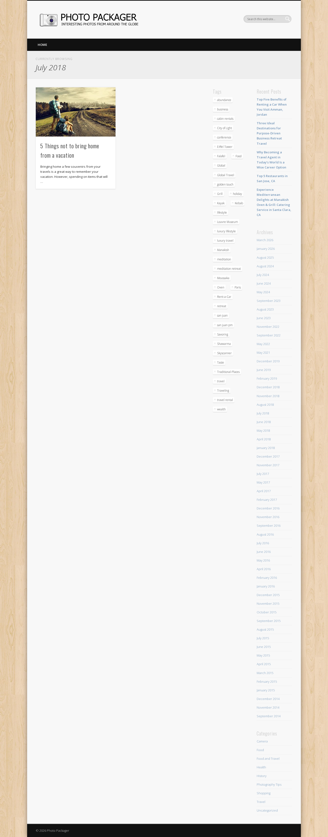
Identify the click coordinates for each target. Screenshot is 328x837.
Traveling (223, 391)
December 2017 (268, 456)
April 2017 (264, 491)
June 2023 (264, 318)
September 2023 (268, 301)
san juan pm (225, 325)
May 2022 (263, 344)
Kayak (221, 203)
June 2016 (264, 552)
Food (239, 156)
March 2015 (265, 673)
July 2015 (263, 638)
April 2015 (264, 664)
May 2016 (263, 560)
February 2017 (267, 499)
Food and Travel (268, 758)
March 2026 (265, 240)
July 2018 (263, 413)
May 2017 (263, 482)
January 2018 (266, 448)
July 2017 (263, 474)
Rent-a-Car (224, 297)
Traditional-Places (228, 372)
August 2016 (265, 534)
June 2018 (264, 422)
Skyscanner (224, 353)
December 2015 (268, 595)
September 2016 (268, 525)
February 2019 (267, 378)
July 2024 (263, 275)
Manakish (223, 250)
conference (224, 137)
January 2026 (266, 248)
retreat (221, 306)
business (222, 109)
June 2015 (264, 647)
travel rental (225, 400)
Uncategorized (267, 810)
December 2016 (268, 508)
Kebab (239, 203)
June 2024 (264, 283)
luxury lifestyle (226, 231)
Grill (220, 194)
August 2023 (265, 309)
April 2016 (264, 569)
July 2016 (263, 543)
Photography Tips (269, 784)
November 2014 (268, 707)
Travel (261, 802)
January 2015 (266, 690)
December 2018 (268, 387)
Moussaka (223, 278)
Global (221, 165)
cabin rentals (225, 119)
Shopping (263, 793)
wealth (221, 409)
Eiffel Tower (224, 147)
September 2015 (268, 621)
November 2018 (268, 396)
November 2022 (268, 326)
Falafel (221, 156)
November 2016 (268, 517)
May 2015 (263, 655)
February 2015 (267, 681)
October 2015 (266, 612)
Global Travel (225, 175)
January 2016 (266, 586)
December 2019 (268, 361)
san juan (222, 315)
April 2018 (264, 439)
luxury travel (225, 241)
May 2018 (263, 430)
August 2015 (265, 629)
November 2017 (268, 465)
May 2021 (263, 352)
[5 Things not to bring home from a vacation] (75, 112)
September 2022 (268, 335)
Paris (238, 287)
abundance (224, 100)
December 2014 (268, 699)
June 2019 (264, 370)
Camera (262, 741)
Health (261, 767)
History (262, 776)
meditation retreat (229, 269)
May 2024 (263, 292)
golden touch (225, 184)
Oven (220, 287)
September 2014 (268, 716)
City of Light (224, 128)
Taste (220, 362)
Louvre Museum (227, 222)
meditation (224, 259)
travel (221, 381)
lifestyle (222, 212)
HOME (42, 44)
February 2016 (267, 577)
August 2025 (265, 257)
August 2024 (265, 266)
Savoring (222, 334)
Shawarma (224, 344)
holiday (237, 194)
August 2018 (265, 404)
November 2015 (268, 603)
